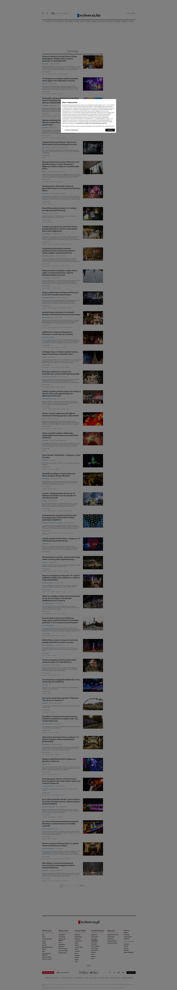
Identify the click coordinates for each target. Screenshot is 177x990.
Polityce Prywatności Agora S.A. (99, 123)
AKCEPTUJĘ (110, 130)
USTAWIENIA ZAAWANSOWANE (71, 130)
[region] (88, 116)
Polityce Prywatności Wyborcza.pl (84, 123)
